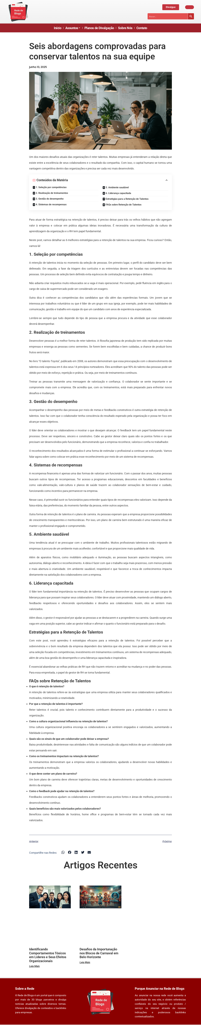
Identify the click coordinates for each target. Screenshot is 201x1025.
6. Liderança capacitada (118, 193)
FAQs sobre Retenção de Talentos (123, 204)
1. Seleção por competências (51, 187)
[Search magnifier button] (191, 16)
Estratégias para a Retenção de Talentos (127, 199)
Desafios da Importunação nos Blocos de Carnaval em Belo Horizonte (99, 953)
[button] (63, 852)
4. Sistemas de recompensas (51, 204)
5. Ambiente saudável (117, 187)
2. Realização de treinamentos (52, 193)
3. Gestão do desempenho (50, 198)
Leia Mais (34, 966)
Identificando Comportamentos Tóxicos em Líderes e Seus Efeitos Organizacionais (47, 955)
